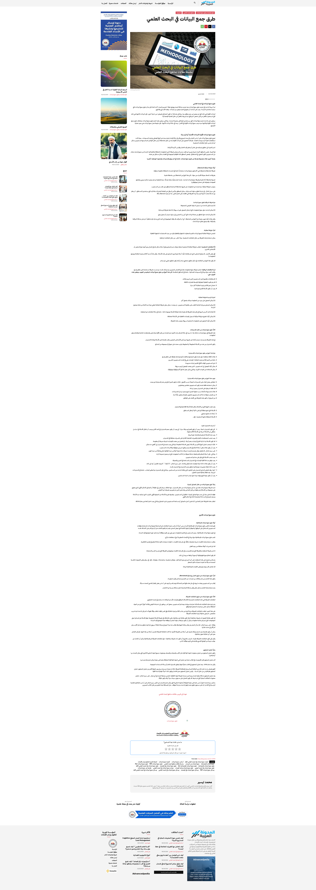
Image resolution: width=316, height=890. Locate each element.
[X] (209, 26)
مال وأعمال (147, 851)
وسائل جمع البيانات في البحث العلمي (169, 770)
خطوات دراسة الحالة (188, 804)
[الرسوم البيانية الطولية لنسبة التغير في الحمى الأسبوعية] (114, 74)
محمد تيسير (201, 94)
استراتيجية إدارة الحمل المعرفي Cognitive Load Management (136, 839)
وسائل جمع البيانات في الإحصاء (189, 770)
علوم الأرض (147, 858)
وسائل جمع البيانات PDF (207, 770)
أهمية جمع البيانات (164, 762)
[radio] (179, 749)
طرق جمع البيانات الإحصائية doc (187, 766)
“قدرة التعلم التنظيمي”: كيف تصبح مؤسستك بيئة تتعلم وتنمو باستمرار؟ (137, 847)
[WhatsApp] (202, 26)
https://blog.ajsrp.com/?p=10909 (206, 759)
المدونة (179, 13)
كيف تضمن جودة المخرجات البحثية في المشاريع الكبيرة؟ (110, 177)
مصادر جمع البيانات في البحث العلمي (163, 768)
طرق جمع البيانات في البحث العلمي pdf (147, 766)
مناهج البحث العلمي (189, 13)
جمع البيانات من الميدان (192, 764)
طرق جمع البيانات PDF (156, 764)
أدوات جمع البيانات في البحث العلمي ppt (196, 762)
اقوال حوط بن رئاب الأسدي (118, 162)
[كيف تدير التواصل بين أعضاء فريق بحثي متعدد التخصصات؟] (123, 198)
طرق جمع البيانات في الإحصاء (168, 766)
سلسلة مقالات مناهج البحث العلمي (174, 764)
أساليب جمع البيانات (178, 762)
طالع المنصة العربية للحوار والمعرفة (169, 872)
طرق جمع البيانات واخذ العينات (184, 768)
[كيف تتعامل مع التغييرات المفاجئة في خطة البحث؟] (123, 189)
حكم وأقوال (123, 164)
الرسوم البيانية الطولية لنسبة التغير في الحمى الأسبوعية (115, 90)
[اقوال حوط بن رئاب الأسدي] (114, 146)
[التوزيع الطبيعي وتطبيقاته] (114, 111)
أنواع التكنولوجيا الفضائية (141, 855)
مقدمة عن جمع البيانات (144, 768)
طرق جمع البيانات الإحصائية (206, 766)
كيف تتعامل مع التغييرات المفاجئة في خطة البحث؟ (111, 187)
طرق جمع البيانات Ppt (141, 764)
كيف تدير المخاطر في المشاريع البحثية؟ (109, 215)
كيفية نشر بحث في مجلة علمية (128, 804)
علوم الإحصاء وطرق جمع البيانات (118, 94)
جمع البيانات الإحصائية (207, 764)
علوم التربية (147, 843)
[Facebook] (213, 26)
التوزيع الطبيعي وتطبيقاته (118, 127)
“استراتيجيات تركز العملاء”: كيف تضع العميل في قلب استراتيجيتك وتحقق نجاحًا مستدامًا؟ (136, 863)
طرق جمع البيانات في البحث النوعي (204, 768)
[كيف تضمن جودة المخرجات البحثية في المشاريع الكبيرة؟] (123, 179)
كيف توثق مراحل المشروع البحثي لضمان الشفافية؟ (109, 206)
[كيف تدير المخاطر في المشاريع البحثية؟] (123, 217)
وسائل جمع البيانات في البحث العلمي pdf (145, 770)
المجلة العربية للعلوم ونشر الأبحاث (147, 762)
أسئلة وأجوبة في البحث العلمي (110, 180)
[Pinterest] (206, 26)
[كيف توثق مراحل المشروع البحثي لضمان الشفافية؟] (123, 208)
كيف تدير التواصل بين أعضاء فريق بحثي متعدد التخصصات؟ (109, 196)
